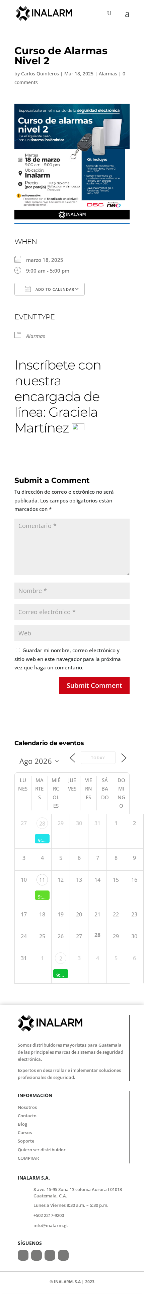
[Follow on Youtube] (63, 1255)
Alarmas (108, 73)
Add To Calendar (54, 289)
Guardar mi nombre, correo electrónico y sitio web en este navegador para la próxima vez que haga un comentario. (67, 659)
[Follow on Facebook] (23, 1255)
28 (42, 823)
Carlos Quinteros (40, 73)
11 (42, 880)
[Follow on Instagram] (36, 1255)
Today (98, 757)
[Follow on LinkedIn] (50, 1255)
